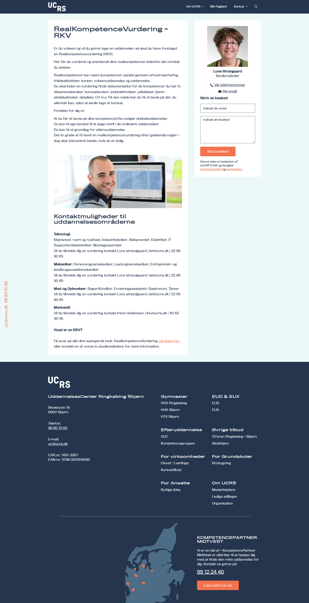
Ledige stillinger (224, 496)
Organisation (222, 503)
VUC (164, 436)
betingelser (234, 169)
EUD (215, 403)
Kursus (239, 6)
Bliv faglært (218, 6)
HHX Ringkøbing (174, 403)
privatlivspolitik (210, 169)
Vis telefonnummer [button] (229, 85)
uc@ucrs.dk (58, 444)
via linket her (169, 341)
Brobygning (221, 463)
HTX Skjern (170, 416)
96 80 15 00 (57, 428)
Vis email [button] (230, 91)
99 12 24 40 (210, 572)
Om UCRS (193, 6)
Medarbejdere (223, 490)
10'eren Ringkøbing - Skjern (234, 436)
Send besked (217, 151)
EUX (215, 410)
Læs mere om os (218, 585)
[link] (72, 6)
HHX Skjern (170, 410)
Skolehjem (220, 443)
